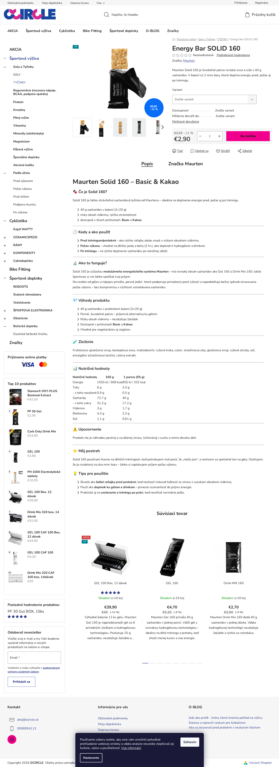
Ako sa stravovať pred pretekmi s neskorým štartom (224, 727)
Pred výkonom (23, 181)
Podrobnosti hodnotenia (233, 55)
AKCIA (15, 49)
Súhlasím (189, 742)
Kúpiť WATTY (23, 229)
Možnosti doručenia (185, 122)
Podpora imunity (24, 204)
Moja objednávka (52, 3)
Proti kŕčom (21, 197)
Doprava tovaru (79, 3)
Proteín (18, 102)
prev (76, 598)
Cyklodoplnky (23, 261)
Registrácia (261, 3)
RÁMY (17, 245)
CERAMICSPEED (25, 237)
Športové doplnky (25, 278)
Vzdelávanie (21, 302)
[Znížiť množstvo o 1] (200, 136)
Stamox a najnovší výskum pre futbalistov (217, 723)
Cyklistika (18, 220)
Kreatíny (19, 110)
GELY (17, 75)
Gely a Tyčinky (23, 67)
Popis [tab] (147, 164)
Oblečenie (20, 318)
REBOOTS (20, 287)
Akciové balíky (23, 165)
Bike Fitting (19, 269)
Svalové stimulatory (27, 294)
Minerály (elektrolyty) (28, 133)
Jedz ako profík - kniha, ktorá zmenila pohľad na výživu (225, 718)
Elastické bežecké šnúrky (30, 334)
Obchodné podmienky (20, 3)
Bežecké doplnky (25, 326)
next (269, 598)
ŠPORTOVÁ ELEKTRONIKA (33, 310)
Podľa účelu (21, 173)
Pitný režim (21, 118)
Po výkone (20, 212)
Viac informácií (131, 748)
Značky (15, 342)
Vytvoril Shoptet (260, 763)
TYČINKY (19, 82)
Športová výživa (24, 58)
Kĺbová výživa (23, 149)
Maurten (189, 61)
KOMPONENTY (24, 253)
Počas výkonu (22, 189)
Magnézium (21, 141)
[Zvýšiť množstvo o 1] (219, 136)
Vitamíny (19, 126)
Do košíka (248, 136)
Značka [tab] (185, 164)
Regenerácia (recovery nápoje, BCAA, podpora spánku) (34, 92)
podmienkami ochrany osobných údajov (34, 670)
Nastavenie (91, 758)
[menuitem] (13, 30)
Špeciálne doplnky (26, 157)
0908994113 (26, 728)
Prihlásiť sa (21, 682)
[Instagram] (11, 739)
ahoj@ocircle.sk (28, 720)
